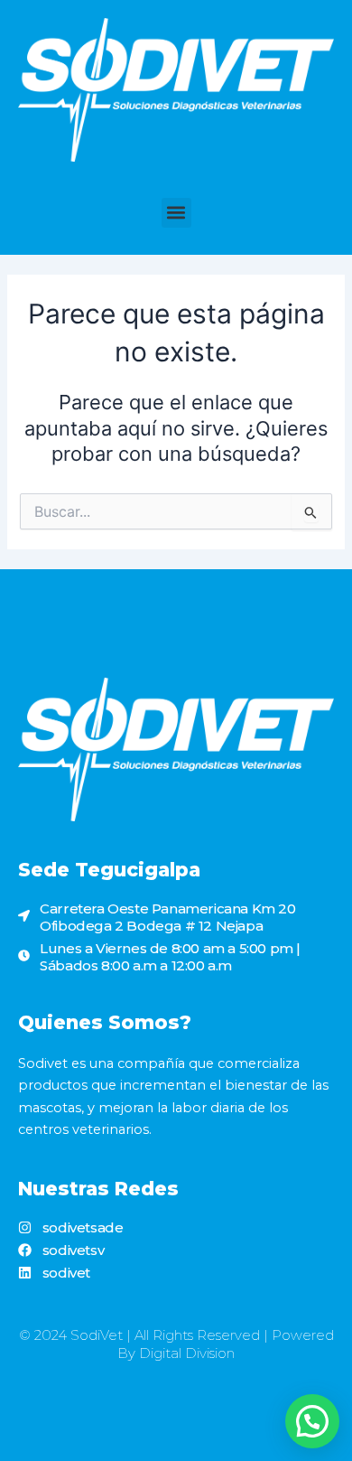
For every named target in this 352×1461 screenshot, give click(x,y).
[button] (176, 213)
